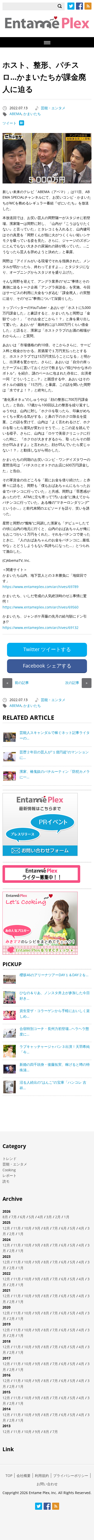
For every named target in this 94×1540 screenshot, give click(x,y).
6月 (23, 1216)
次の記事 (76, 682)
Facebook (79, 6)
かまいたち (32, 113)
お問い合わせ (47, 1483)
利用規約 (42, 1475)
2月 (58, 1216)
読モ (6, 1181)
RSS (87, 6)
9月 (37, 1228)
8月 (5, 1216)
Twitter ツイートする (47, 649)
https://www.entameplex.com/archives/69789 (40, 586)
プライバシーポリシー (70, 1475)
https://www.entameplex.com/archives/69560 (40, 607)
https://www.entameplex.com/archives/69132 (40, 627)
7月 (14, 1216)
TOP (9, 1475)
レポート (10, 1175)
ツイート (10, 123)
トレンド (10, 1158)
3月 (49, 1216)
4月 (40, 1216)
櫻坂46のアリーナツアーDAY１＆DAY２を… (54, 974)
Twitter (70, 6)
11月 (17, 1228)
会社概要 (24, 1475)
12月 (6, 1228)
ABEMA (16, 113)
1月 (66, 1216)
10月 (28, 1228)
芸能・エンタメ (53, 107)
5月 (31, 1216)
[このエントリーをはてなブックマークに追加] (21, 124)
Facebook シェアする (47, 665)
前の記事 (18, 682)
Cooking (9, 1169)
